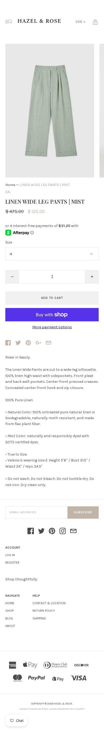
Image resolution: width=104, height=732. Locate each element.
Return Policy (44, 610)
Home (10, 185)
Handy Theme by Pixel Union (38, 709)
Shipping (39, 618)
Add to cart (52, 298)
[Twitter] (41, 531)
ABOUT (10, 626)
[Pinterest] (52, 531)
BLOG (9, 618)
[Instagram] (62, 531)
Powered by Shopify (71, 709)
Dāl (8, 192)
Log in (10, 555)
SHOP (9, 610)
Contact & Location (49, 603)
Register (12, 562)
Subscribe (83, 512)
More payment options (52, 327)
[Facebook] (30, 531)
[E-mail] (73, 531)
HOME (9, 603)
